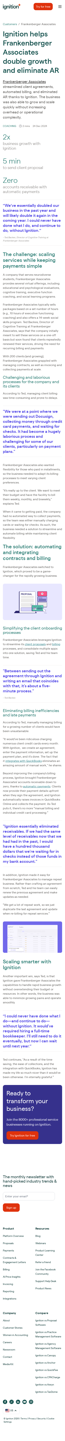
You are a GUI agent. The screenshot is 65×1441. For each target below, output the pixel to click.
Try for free (43, 6)
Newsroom (9, 1349)
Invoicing (8, 1284)
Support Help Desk (45, 1281)
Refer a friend (43, 1262)
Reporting (8, 1291)
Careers (7, 1342)
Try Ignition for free (22, 1135)
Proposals (8, 1243)
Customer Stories (12, 1327)
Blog (37, 1235)
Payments (8, 1250)
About (6, 1320)
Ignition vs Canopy (45, 1355)
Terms (24, 1418)
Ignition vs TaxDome (46, 1391)
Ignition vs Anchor (45, 1362)
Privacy (32, 1418)
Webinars (40, 1243)
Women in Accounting (15, 1335)
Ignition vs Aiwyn (44, 1384)
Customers (10, 24)
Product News (43, 1288)
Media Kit (8, 1364)
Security (41, 1418)
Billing (6, 1269)
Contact (7, 1356)
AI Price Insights (11, 1276)
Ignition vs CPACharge (47, 1377)
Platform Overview (13, 1235)
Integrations (9, 1298)
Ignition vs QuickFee (46, 1370)
